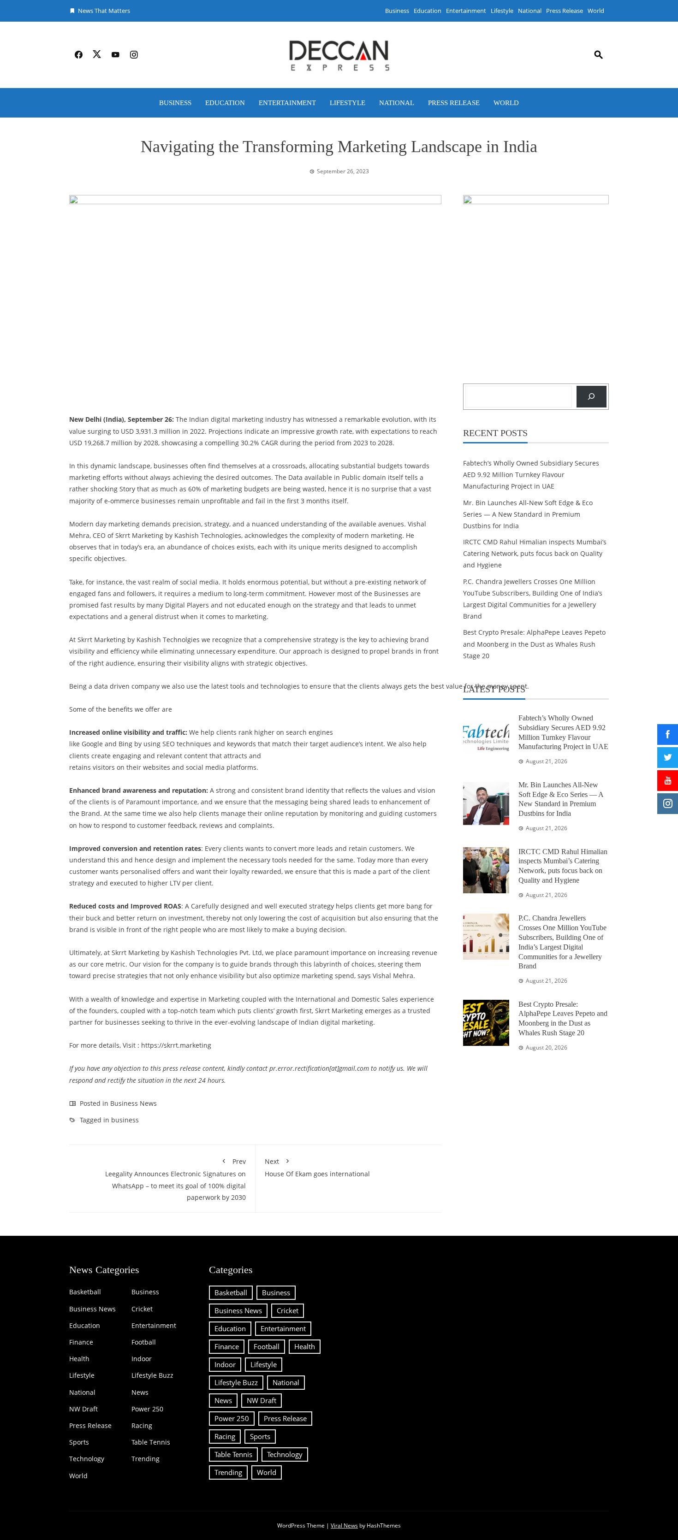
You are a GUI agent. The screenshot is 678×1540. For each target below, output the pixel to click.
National (529, 10)
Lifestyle (502, 10)
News (140, 1392)
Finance (81, 1342)
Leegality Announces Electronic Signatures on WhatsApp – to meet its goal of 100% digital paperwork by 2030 (175, 1179)
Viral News (344, 1525)
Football (143, 1342)
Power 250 (147, 1409)
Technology (86, 1459)
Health (79, 1359)
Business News (133, 1103)
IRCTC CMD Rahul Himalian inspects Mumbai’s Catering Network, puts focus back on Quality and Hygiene (535, 553)
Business (397, 10)
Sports (79, 1442)
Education (427, 10)
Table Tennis (150, 1442)
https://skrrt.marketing (176, 1045)
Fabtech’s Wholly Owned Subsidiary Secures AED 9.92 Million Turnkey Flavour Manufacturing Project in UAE (531, 474)
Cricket (142, 1309)
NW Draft (83, 1409)
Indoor (141, 1359)
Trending (145, 1459)
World (596, 10)
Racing (141, 1426)
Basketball (85, 1292)
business (125, 1119)
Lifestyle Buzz (152, 1375)
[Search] (592, 396)
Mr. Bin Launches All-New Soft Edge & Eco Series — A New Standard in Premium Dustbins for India (528, 514)
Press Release (564, 10)
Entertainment (466, 10)
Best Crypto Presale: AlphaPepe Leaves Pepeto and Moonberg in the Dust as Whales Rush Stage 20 (534, 644)
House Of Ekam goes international (317, 1167)
